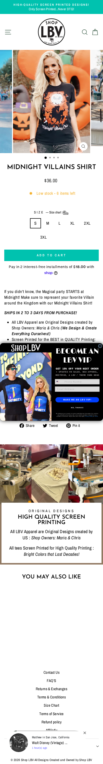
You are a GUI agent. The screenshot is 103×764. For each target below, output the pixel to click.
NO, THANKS (77, 407)
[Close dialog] (100, 346)
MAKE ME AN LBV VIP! (77, 399)
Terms (96, 416)
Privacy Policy (89, 416)
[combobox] (59, 381)
